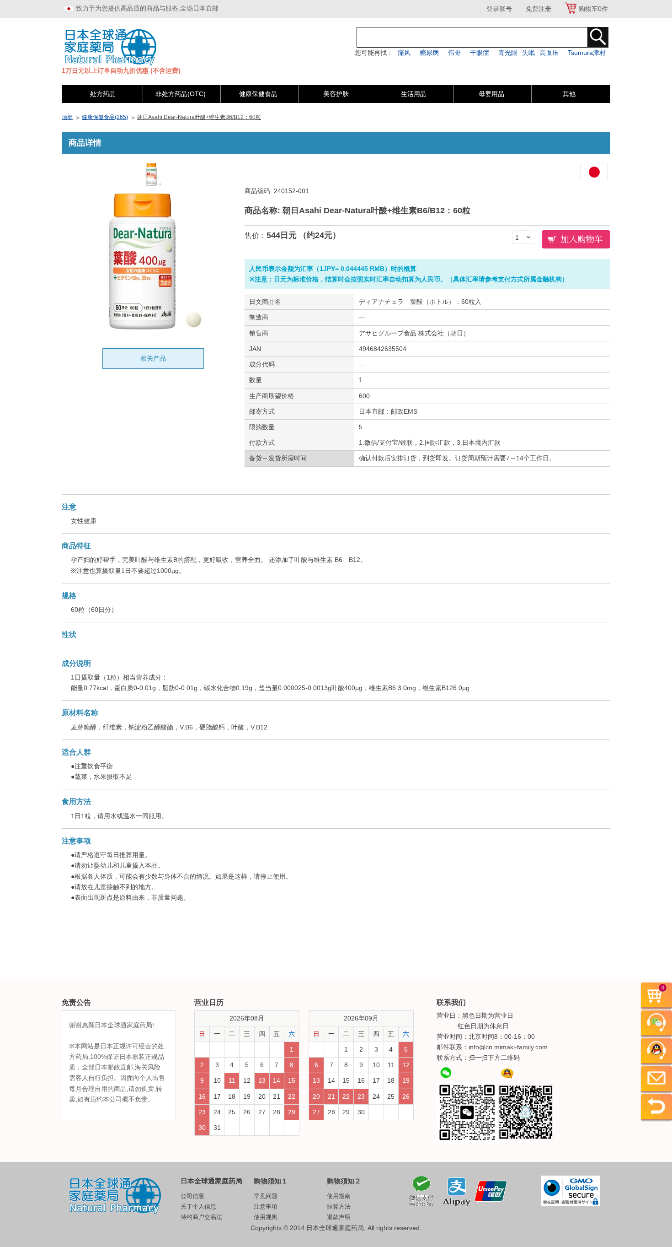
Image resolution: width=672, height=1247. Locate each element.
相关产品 (153, 358)
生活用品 (414, 93)
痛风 (404, 52)
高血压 (549, 52)
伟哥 (454, 52)
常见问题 (265, 1196)
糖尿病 (429, 52)
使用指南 (339, 1196)
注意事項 (265, 1206)
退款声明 (339, 1217)
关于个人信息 (198, 1206)
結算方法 (339, 1206)
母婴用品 (491, 93)
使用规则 (265, 1217)
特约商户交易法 (201, 1217)
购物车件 (593, 8)
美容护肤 (336, 93)
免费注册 (538, 8)
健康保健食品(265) (105, 117)
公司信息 (192, 1196)
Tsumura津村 (587, 52)
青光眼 (507, 52)
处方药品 (103, 93)
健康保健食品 (258, 93)
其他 (569, 93)
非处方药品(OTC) (180, 93)
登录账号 (499, 8)
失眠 (528, 52)
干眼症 (479, 52)
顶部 (67, 117)
